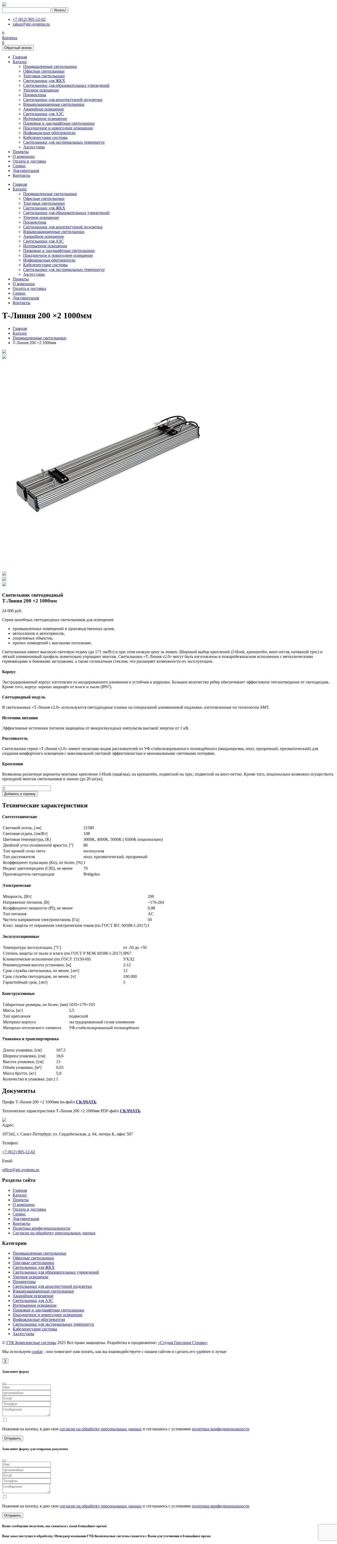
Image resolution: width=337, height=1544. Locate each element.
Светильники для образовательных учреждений (66, 85)
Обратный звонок (18, 48)
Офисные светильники (44, 71)
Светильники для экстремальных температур (64, 142)
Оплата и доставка (29, 161)
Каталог (20, 61)
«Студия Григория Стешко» (183, 1342)
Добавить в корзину (20, 794)
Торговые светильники (44, 76)
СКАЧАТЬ (86, 1102)
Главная (20, 57)
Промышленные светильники (50, 66)
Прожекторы (34, 95)
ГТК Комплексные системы (31, 1342)
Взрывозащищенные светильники (54, 104)
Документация (26, 170)
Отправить (12, 1438)
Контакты (21, 175)
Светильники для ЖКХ (44, 80)
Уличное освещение (41, 90)
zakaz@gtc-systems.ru (31, 24)
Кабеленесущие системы (45, 137)
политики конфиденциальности (220, 1429)
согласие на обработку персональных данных (101, 1429)
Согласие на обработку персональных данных (54, 1233)
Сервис (19, 166)
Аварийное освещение (43, 109)
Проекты (21, 151)
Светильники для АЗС (43, 114)
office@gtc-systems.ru (20, 1170)
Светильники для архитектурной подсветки (62, 99)
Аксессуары (34, 147)
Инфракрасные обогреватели (49, 132)
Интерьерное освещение (45, 118)
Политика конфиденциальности (41, 1228)
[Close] (4, 1383)
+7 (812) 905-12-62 (29, 19)
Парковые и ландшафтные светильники (59, 123)
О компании (24, 156)
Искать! (60, 10)
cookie (37, 1351)
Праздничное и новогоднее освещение (58, 128)
